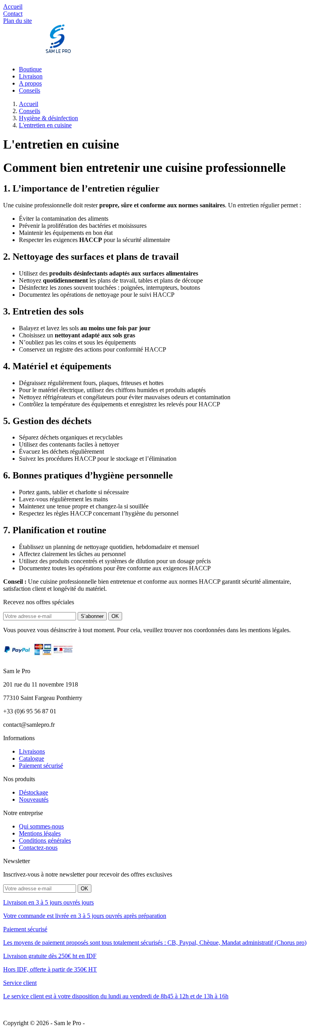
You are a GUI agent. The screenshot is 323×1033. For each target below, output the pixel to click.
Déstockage (33, 792)
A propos (30, 83)
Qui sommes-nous (41, 826)
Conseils (29, 90)
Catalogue (31, 758)
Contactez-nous (38, 847)
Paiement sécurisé (41, 765)
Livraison (31, 76)
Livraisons (32, 751)
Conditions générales (45, 840)
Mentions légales (40, 833)
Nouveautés (33, 799)
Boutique (30, 69)
